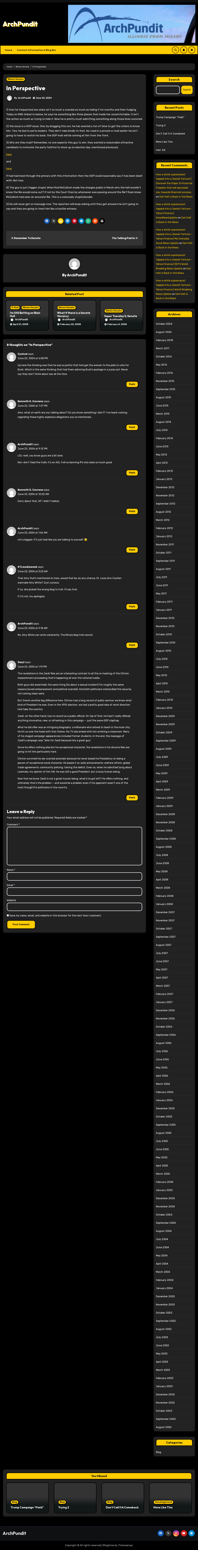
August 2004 (164, 1231)
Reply (132, 384)
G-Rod (14, 307)
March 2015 (163, 413)
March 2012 (163, 520)
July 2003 (162, 1337)
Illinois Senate (16, 79)
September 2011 (165, 560)
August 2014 (163, 421)
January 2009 (164, 806)
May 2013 (161, 454)
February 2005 (164, 1182)
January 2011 (164, 609)
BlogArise (108, 1545)
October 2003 (164, 1312)
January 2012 (164, 536)
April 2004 (162, 1263)
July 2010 (162, 659)
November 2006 (165, 1018)
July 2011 (161, 577)
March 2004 (163, 1271)
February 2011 (164, 601)
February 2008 (165, 896)
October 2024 (164, 323)
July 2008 (162, 855)
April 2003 (162, 1361)
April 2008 (162, 879)
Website (11, 900)
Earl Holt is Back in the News (175, 196)
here (9, 154)
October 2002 (164, 1410)
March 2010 (163, 691)
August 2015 (163, 397)
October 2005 (164, 1116)
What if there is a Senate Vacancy (73, 314)
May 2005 (162, 1157)
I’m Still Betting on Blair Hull (25, 314)
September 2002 (166, 1419)
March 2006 (163, 1083)
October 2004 (164, 1214)
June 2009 (162, 765)
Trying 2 (161, 125)
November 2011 (165, 544)
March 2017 (163, 348)
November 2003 (165, 1304)
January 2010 (164, 708)
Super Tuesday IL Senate (120, 316)
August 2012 (163, 511)
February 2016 (164, 372)
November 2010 (165, 626)
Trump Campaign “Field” (170, 117)
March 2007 (163, 985)
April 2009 (162, 781)
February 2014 (164, 438)
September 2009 (166, 740)
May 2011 (161, 593)
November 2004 (165, 1206)
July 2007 (162, 953)
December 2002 (165, 1394)
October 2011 (163, 552)
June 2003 (162, 1345)
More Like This (164, 141)
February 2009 (165, 797)
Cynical (22, 353)
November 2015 (165, 381)
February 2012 (164, 528)
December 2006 (165, 1010)
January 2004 (164, 1288)
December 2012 (165, 487)
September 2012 (165, 503)
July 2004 (162, 1239)
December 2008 (165, 814)
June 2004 (162, 1247)
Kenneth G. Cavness (30, 401)
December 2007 (165, 912)
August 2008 (164, 846)
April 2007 (162, 977)
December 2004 (165, 1198)
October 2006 (164, 1026)
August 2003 (164, 1329)
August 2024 (164, 332)
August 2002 (164, 1427)
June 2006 (162, 1059)
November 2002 (165, 1402)
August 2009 (164, 748)
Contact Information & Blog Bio (36, 50)
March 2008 (163, 887)
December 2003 (165, 1296)
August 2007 (164, 945)
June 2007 (162, 961)
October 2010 (164, 634)
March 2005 (163, 1173)
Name (11, 869)
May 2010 (161, 675)
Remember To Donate (27, 238)
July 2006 (162, 1051)
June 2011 (162, 585)
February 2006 (165, 1092)
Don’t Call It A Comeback (170, 133)
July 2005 (162, 1141)
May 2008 (162, 871)
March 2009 (163, 789)
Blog (158, 1452)
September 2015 (165, 389)
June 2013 (162, 446)
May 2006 (162, 1067)
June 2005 (162, 1149)
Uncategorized (163, 1502)
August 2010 (163, 650)
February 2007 (164, 994)
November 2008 (165, 822)
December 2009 (165, 716)
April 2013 (162, 462)
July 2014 (162, 430)
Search (174, 79)
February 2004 (165, 1280)
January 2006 (164, 1100)
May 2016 (161, 364)
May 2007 (162, 969)
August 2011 (163, 569)
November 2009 (165, 724)
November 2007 (165, 920)
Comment (13, 824)
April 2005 (162, 1165)
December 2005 (165, 1108)
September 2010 (165, 642)
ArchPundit (20, 24)
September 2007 (166, 936)
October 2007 (164, 928)
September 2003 (166, 1320)
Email (11, 885)
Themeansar (125, 1545)
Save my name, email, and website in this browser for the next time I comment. (55, 915)
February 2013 (164, 471)
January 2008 (164, 904)
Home (8, 50)
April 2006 (162, 1075)
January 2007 (164, 1002)
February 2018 (164, 340)
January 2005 (164, 1190)
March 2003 (163, 1370)
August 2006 (164, 1043)
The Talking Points (123, 238)
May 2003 (162, 1353)
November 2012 (165, 495)
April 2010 (162, 683)
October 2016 (164, 356)
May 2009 (162, 773)
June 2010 (162, 667)
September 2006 (166, 1034)
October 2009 (164, 732)
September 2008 (166, 838)
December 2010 (165, 618)
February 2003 (164, 1378)
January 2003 (164, 1386)
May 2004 (162, 1255)
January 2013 (164, 479)
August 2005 (164, 1133)
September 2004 (166, 1222)
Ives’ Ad (160, 149)
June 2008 (162, 863)
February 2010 (164, 699)
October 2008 (164, 830)
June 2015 (162, 405)
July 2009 (162, 757)
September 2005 (166, 1124)
